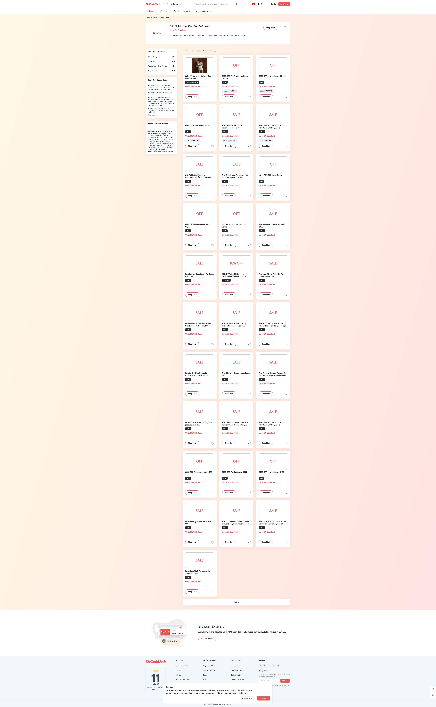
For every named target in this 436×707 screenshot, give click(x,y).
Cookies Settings (247, 698)
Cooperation (180, 670)
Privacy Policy (216, 693)
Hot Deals (234, 666)
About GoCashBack (182, 666)
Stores (151, 11)
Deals (165, 11)
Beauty (205, 675)
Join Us (178, 675)
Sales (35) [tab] (212, 51)
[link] (148, 18)
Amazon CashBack (183, 11)
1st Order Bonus (205, 11)
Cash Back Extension (238, 670)
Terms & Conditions (182, 679)
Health (205, 679)
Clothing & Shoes (209, 670)
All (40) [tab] (185, 51)
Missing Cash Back (237, 679)
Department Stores (210, 666)
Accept (263, 698)
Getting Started (236, 675)
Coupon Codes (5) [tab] (198, 51)
